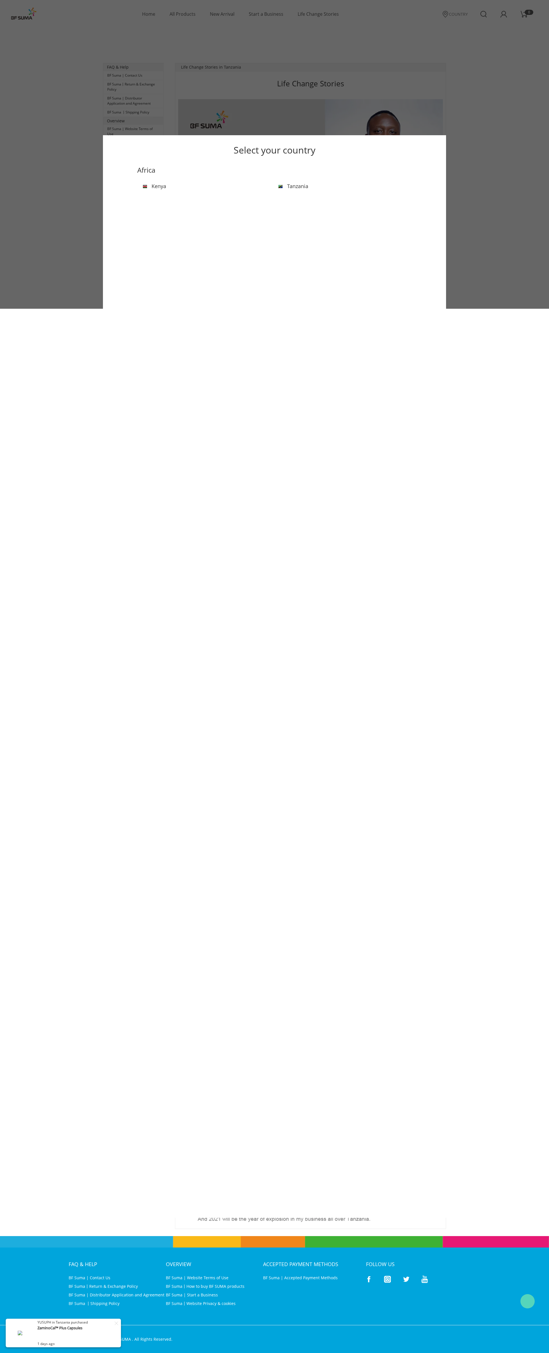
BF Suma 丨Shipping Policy (94, 1303)
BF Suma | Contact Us (89, 1277)
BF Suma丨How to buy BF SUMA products (205, 1286)
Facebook (369, 1279)
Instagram (387, 1279)
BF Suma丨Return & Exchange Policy (103, 1286)
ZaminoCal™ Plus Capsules (59, 1327)
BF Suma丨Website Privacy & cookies (201, 1303)
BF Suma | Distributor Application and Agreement (116, 1295)
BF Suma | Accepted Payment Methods (300, 1277)
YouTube (424, 1279)
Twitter (406, 1279)
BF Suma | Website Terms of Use (197, 1277)
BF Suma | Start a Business (192, 1295)
